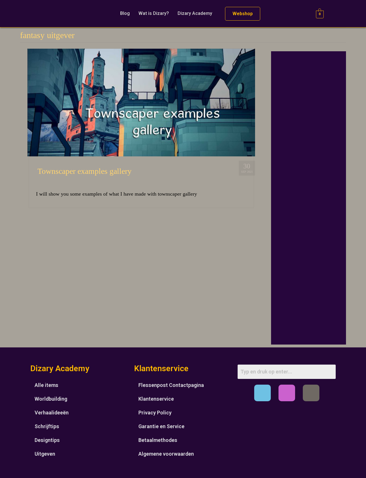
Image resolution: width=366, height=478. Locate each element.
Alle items (46, 385)
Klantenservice (156, 399)
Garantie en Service (161, 426)
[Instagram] (287, 393)
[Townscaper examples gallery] (141, 102)
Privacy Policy (155, 413)
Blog (125, 13)
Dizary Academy (195, 13)
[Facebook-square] (262, 393)
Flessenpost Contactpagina (171, 385)
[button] (196, 13)
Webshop (242, 13)
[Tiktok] (311, 393)
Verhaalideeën (52, 413)
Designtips (47, 440)
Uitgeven (45, 454)
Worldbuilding (51, 399)
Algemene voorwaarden (166, 454)
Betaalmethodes (157, 440)
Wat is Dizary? (153, 13)
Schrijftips (47, 426)
